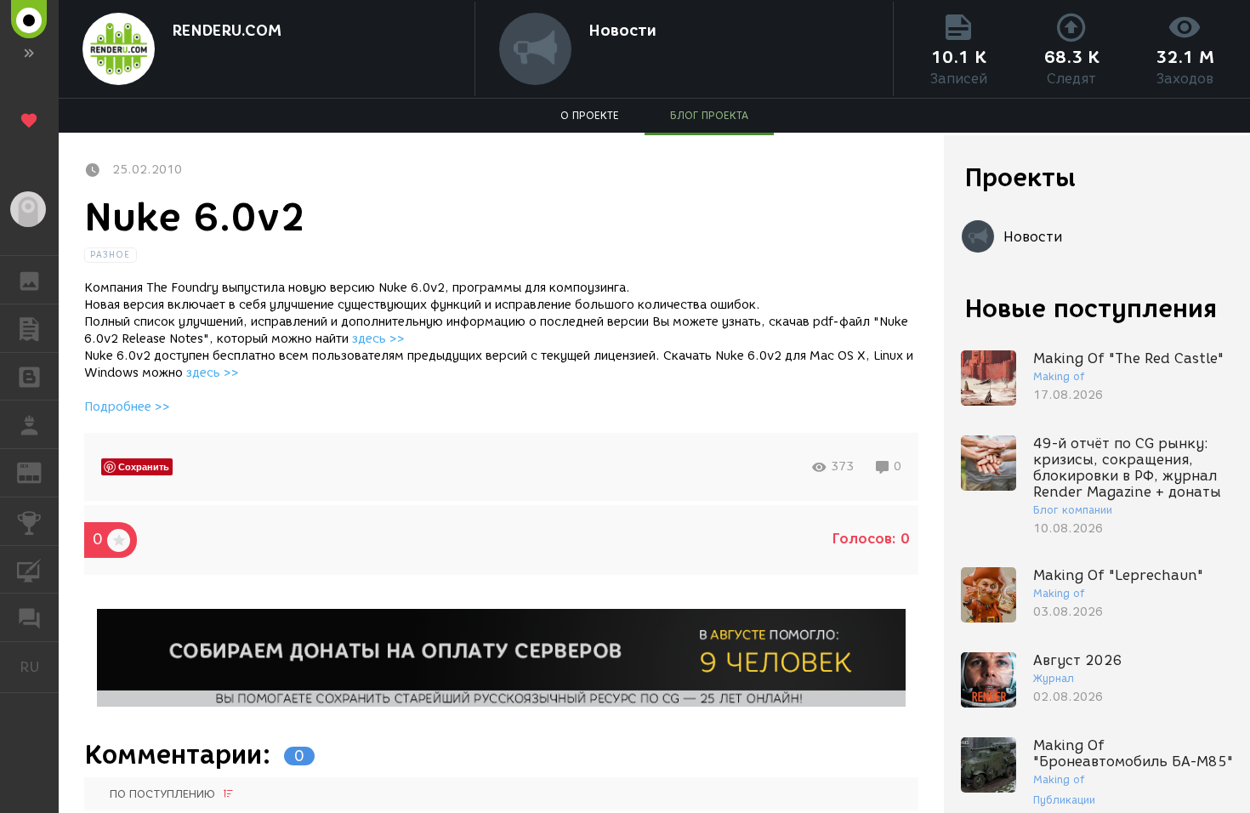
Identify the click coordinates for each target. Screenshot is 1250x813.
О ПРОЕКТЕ (589, 115)
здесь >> (378, 339)
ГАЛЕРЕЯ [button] (29, 280)
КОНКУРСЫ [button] (29, 521)
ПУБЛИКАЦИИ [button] (29, 328)
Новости (622, 30)
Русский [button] (39, 666)
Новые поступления (1091, 308)
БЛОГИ (29, 377)
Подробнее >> (127, 407)
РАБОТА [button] (29, 424)
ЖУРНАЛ (39, 471)
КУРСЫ (29, 570)
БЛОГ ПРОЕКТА (709, 115)
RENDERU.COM (226, 30)
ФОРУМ (29, 617)
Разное (110, 254)
